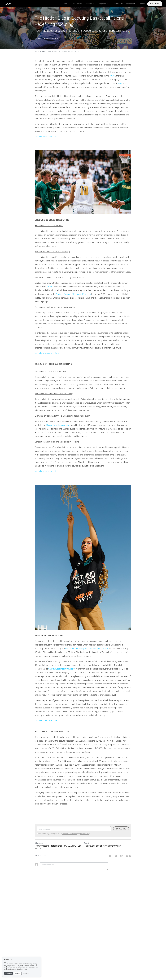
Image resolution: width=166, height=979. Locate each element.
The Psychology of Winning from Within (102, 846)
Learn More (23, 969)
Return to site (41, 856)
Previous (39, 843)
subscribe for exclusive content (47, 136)
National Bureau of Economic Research (73, 294)
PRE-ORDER (154, 4)
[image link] (8, 3)
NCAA (112, 75)
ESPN (49, 286)
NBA (120, 83)
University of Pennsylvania (58, 425)
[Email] (127, 856)
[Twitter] (116, 856)
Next (86, 843)
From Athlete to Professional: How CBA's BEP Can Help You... (58, 847)
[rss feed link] (130, 856)
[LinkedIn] (121, 856)
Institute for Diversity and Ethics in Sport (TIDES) (86, 648)
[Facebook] (110, 856)
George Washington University (61, 668)
